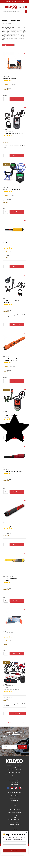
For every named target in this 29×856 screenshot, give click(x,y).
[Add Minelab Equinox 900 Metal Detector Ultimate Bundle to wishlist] (25, 662)
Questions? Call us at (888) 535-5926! (14, 1)
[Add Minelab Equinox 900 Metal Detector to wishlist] (25, 275)
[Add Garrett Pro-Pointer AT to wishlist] (25, 53)
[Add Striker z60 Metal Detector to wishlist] (25, 164)
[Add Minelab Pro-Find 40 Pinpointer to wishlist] (25, 446)
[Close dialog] (26, 833)
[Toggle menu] (2, 7)
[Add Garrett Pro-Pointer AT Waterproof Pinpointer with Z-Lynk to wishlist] (25, 333)
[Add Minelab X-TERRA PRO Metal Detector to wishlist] (25, 389)
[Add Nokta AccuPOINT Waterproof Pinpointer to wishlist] (25, 553)
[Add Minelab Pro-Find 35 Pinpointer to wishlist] (25, 220)
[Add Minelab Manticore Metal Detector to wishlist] (25, 107)
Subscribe (14, 851)
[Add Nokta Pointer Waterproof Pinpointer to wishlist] (25, 609)
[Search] (26, 11)
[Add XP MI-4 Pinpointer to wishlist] (25, 500)
